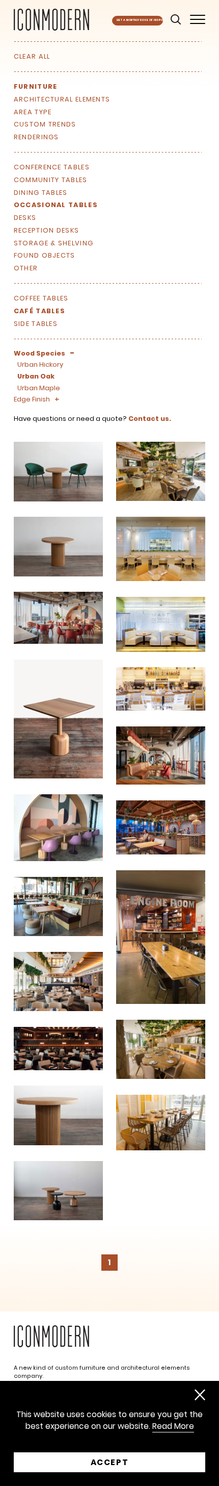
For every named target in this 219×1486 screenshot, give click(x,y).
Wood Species (39, 353)
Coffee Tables (41, 298)
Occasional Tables (56, 204)
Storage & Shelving (53, 243)
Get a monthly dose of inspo (140, 20)
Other (26, 268)
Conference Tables (52, 167)
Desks (25, 217)
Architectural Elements (62, 99)
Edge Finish (32, 399)
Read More (173, 1426)
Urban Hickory (40, 364)
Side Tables (36, 323)
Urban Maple (38, 388)
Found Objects (44, 255)
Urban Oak (35, 376)
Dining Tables (41, 192)
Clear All (32, 56)
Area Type (33, 112)
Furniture (36, 86)
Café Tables (39, 311)
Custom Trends (45, 124)
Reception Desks (46, 230)
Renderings (36, 137)
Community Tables (51, 179)
